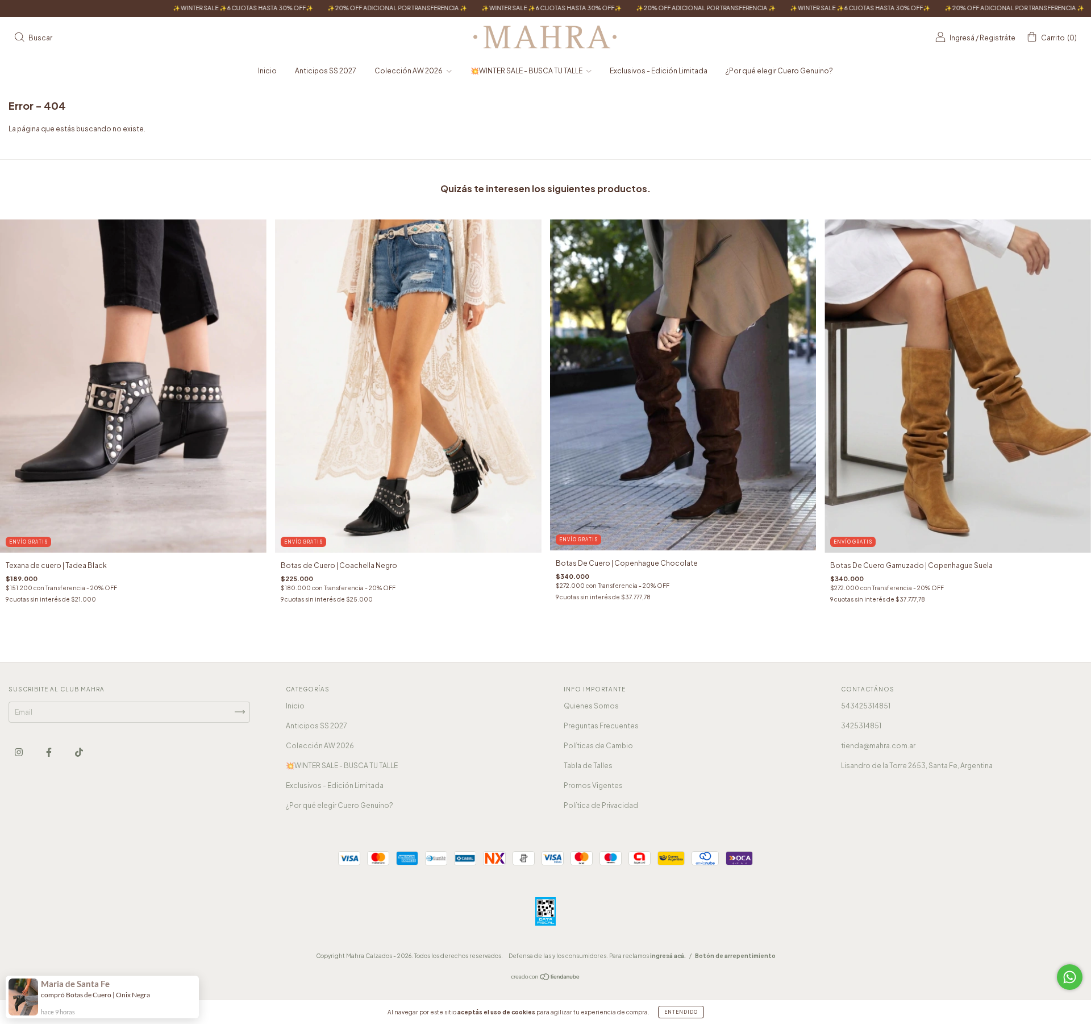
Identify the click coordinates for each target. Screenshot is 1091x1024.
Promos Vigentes (593, 785)
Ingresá (962, 38)
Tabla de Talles (588, 765)
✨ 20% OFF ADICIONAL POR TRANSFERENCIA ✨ (304, 8)
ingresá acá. (668, 955)
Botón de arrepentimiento (735, 955)
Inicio (267, 71)
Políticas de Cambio (598, 745)
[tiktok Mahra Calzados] (79, 752)
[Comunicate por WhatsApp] (1069, 977)
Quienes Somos (591, 706)
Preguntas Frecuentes (601, 726)
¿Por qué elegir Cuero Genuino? (779, 71)
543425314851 (865, 706)
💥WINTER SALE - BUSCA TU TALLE (527, 71)
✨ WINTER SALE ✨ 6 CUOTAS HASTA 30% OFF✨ (149, 8)
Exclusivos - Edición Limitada (658, 71)
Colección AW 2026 (409, 71)
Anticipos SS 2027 (325, 71)
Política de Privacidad (601, 805)
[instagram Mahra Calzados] (19, 752)
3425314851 (861, 726)
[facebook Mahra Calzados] (49, 752)
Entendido (681, 1012)
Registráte (997, 38)
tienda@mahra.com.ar (878, 745)
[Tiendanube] (545, 978)
